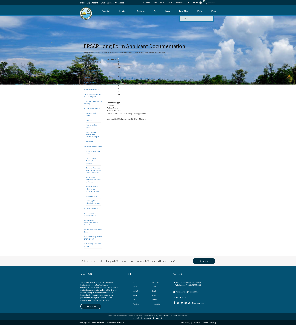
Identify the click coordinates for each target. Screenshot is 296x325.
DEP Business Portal (91, 208)
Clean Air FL (88, 78)
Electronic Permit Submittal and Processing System (92, 189)
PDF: (135, 318)
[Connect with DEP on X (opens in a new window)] (191, 3)
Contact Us (179, 3)
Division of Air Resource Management (106, 52)
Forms (155, 3)
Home (86, 52)
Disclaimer (196, 323)
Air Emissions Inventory (92, 89)
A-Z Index (146, 3)
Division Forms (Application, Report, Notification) (91, 222)
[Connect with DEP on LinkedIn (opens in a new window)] (197, 3)
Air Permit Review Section (93, 147)
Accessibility (185, 323)
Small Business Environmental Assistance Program (93, 134)
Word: (146, 318)
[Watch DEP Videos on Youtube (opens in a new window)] (200, 3)
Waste (199, 11)
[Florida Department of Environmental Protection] (86, 13)
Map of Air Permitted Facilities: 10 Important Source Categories (93, 170)
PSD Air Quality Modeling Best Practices (91, 160)
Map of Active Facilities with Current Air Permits (93, 179)
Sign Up (204, 261)
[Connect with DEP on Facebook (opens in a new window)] (188, 3)
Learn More (90, 306)
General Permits (91, 196)
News (162, 3)
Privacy (205, 323)
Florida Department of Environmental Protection (102, 2)
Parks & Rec (183, 11)
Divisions (140, 11)
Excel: (158, 318)
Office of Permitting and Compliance (129, 52)
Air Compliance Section (92, 108)
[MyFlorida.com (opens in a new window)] (209, 3)
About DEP (106, 11)
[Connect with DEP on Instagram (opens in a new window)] (194, 3)
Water (213, 11)
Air (155, 11)
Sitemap (213, 323)
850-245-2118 (181, 297)
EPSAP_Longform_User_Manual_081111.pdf (140, 78)
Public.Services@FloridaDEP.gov (188, 292)
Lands (167, 11)
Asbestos (89, 120)
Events (169, 3)
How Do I (122, 11)
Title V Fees (90, 141)
